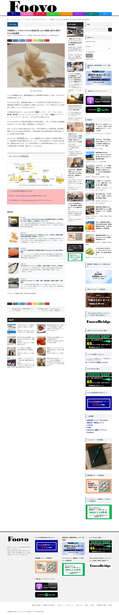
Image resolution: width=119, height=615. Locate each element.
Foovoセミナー (27, 13)
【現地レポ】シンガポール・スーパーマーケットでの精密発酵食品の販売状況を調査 (75, 41)
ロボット (53, 13)
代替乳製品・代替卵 (32, 35)
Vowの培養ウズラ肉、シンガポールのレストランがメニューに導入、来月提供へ (48, 309)
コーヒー (77, 90)
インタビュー (77, 187)
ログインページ (69, 605)
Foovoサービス (79, 13)
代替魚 (42, 35)
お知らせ (105, 13)
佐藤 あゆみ (56, 35)
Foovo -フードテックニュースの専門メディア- (24, 611)
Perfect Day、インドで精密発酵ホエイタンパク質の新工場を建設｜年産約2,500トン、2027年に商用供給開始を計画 (104, 170)
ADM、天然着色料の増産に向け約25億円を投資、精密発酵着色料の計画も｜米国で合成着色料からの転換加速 (104, 225)
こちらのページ (23, 195)
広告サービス (79, 605)
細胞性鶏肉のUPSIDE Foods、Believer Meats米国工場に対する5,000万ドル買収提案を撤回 (103, 155)
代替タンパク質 (40, 13)
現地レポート (55, 330)
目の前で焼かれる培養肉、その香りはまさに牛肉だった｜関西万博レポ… (25, 339)
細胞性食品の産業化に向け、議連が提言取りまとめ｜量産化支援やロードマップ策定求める (104, 210)
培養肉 (8, 334)
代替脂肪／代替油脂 (106, 242)
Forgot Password (90, 59)
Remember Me (91, 52)
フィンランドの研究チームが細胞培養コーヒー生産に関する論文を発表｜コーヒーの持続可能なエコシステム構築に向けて (75, 77)
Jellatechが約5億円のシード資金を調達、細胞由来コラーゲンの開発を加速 (75, 206)
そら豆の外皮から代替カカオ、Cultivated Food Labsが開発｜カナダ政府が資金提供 (104, 251)
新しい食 (13, 334)
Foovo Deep (16, 35)
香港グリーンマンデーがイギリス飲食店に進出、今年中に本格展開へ (55, 349)
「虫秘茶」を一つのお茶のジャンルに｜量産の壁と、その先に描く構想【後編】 (104, 183)
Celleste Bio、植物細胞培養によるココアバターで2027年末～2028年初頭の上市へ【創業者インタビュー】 (75, 173)
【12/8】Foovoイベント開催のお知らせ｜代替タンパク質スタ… (25, 326)
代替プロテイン (23, 35)
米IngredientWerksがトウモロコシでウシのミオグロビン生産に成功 (75, 107)
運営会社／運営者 (36, 605)
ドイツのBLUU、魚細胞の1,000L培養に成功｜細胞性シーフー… (25, 349)
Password (88, 46)
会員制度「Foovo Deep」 (49, 605)
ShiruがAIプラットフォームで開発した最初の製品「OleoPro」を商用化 (42, 265)
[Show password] (109, 48)
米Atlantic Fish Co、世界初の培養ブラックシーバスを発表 (23, 309)
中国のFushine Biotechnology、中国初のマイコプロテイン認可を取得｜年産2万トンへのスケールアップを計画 (75, 137)
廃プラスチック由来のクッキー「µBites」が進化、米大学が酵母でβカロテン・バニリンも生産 (104, 127)
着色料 (93, 231)
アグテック (66, 13)
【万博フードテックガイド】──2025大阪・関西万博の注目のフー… (25, 360)
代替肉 (39, 35)
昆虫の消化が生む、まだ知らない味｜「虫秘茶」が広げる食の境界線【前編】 (104, 196)
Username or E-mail (90, 41)
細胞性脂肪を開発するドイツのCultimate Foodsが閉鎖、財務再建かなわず (104, 237)
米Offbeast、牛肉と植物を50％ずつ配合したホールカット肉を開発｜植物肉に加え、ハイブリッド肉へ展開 (104, 142)
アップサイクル (26, 363)
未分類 (75, 155)
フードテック (103, 133)
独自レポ (13, 13)
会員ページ (92, 13)
